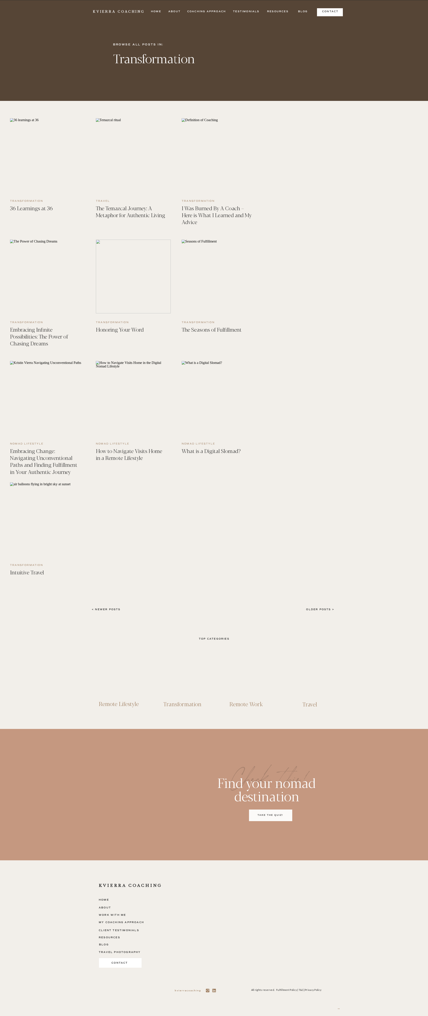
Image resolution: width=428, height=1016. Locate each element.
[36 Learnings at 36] (47, 155)
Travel (103, 201)
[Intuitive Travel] (47, 519)
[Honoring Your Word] (133, 276)
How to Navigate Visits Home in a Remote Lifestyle (129, 454)
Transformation (26, 201)
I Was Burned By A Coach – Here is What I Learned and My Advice (217, 215)
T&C (301, 989)
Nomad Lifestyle (26, 443)
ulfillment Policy (287, 989)
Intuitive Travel (27, 572)
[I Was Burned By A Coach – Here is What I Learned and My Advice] (219, 155)
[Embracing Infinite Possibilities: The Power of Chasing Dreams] (47, 276)
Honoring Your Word (120, 329)
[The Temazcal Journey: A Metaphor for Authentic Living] (133, 155)
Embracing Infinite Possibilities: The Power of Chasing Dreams (39, 336)
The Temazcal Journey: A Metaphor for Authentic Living (130, 211)
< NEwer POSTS (106, 609)
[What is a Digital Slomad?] (219, 398)
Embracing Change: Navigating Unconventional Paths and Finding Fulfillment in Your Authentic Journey (43, 461)
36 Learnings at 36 (31, 208)
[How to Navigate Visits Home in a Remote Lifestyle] (133, 398)
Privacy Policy (313, 989)
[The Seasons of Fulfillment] (219, 276)
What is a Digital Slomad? (211, 451)
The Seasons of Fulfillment (212, 329)
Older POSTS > (320, 609)
